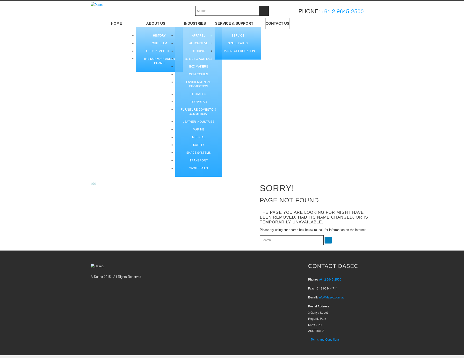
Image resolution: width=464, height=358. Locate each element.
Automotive (198, 43)
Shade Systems (198, 152)
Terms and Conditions (325, 339)
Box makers (198, 66)
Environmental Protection (198, 84)
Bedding (198, 51)
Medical (198, 137)
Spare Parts (238, 43)
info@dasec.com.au (332, 297)
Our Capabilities (159, 51)
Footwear (198, 101)
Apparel (198, 35)
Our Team (159, 43)
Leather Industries (198, 121)
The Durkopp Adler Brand (159, 60)
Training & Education (238, 51)
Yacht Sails (198, 168)
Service (238, 35)
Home (116, 23)
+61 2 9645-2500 (342, 11)
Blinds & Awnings (198, 58)
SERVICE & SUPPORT (234, 23)
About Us (155, 23)
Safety (198, 145)
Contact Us (277, 23)
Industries (195, 23)
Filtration (198, 94)
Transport (199, 160)
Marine (198, 129)
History (159, 35)
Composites (198, 74)
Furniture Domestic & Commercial (198, 111)
